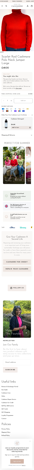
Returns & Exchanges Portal (10, 386)
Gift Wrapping (6, 412)
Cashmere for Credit (8, 402)
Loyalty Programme (7, 415)
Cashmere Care (6, 393)
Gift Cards (5, 409)
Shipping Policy (6, 432)
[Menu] (2, 6)
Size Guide (5, 390)
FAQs (3, 396)
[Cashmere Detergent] (6, 123)
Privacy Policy (6, 429)
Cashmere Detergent (17, 119)
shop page (19, 88)
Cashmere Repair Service (9, 399)
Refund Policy (6, 435)
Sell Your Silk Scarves (8, 406)
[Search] (6, 6)
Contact (4, 418)
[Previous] (29, 115)
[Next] (32, 115)
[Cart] (32, 6)
